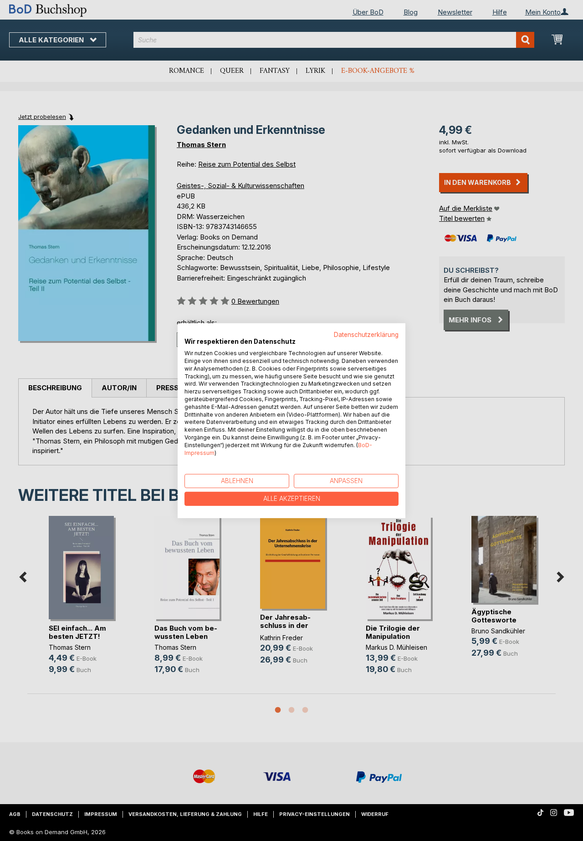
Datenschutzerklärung (366, 334)
